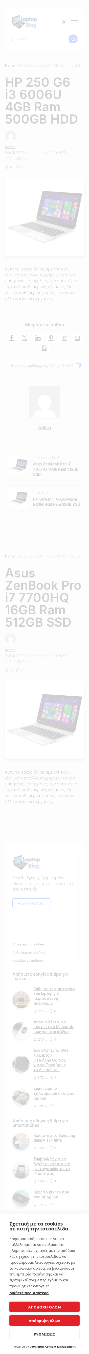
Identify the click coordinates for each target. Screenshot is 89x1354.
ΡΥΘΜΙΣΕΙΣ (44, 1334)
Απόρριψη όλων (44, 1320)
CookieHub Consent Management (53, 1346)
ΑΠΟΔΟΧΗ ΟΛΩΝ (44, 1307)
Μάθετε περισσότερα (29, 1292)
